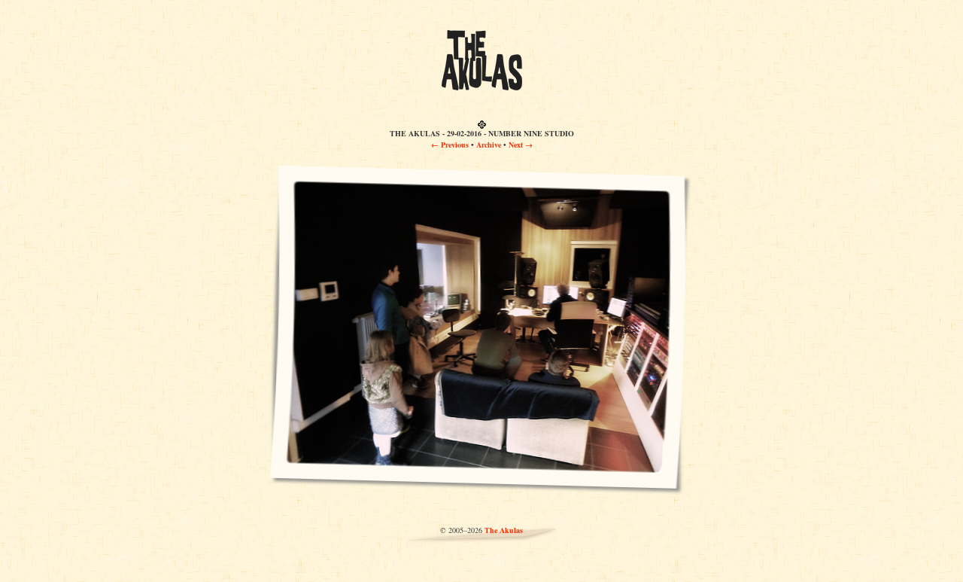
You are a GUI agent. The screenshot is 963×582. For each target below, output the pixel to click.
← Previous (450, 144)
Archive (488, 144)
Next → (521, 144)
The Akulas (504, 530)
